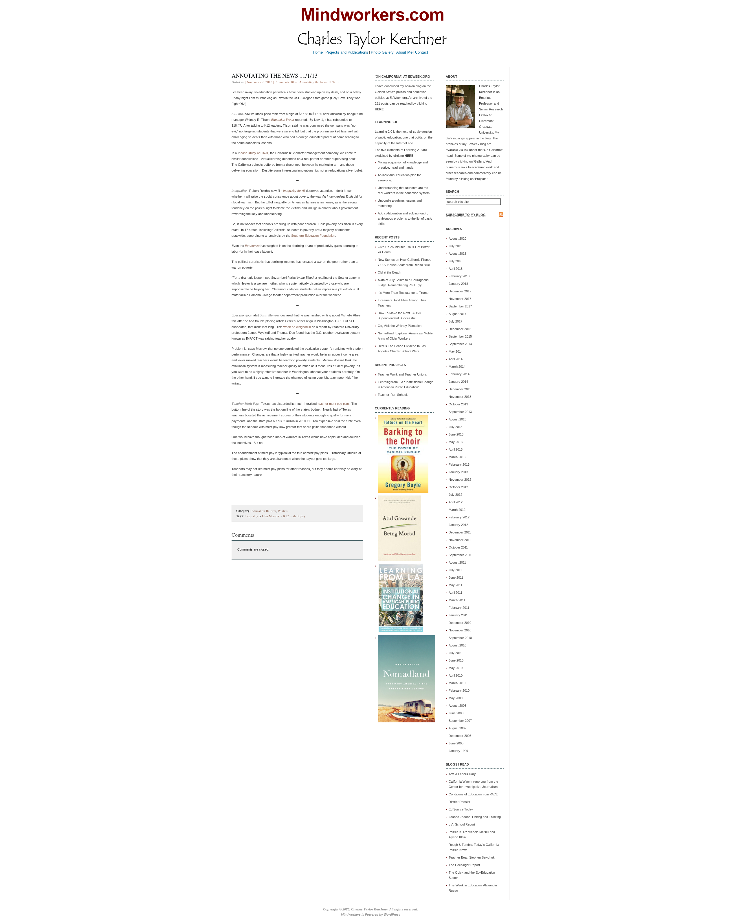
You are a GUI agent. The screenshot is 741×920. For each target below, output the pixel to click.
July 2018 (455, 261)
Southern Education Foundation (313, 235)
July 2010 (455, 653)
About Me (404, 52)
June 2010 (456, 660)
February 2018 (459, 276)
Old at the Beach (389, 272)
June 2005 (456, 743)
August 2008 (457, 705)
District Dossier (459, 802)
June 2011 (456, 577)
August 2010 (457, 645)
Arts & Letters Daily (462, 774)
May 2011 (455, 585)
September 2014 (460, 344)
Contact (421, 52)
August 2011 (457, 562)
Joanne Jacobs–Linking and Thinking (475, 817)
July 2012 (455, 494)
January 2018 (458, 283)
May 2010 (456, 668)
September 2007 (460, 720)
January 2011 (458, 615)
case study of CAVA (254, 153)
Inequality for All (294, 190)
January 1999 (458, 751)
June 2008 (456, 713)
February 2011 (459, 607)
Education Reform (264, 511)
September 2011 (460, 555)
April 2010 (456, 675)
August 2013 (457, 419)
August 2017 (457, 314)
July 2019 (455, 246)
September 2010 (460, 638)
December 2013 (460, 389)
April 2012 (456, 502)
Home (318, 52)
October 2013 (458, 404)
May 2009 (456, 698)
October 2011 (458, 547)
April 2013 (456, 449)
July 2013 (455, 427)
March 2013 (457, 457)
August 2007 (457, 728)
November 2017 (460, 298)
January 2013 (458, 472)
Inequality (251, 516)
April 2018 (456, 268)
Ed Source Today (461, 809)
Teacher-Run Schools (393, 394)
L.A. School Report (462, 824)
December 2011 (460, 532)
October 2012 (458, 487)
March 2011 (457, 600)
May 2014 (456, 351)
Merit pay (298, 516)
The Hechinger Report (464, 865)
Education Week (282, 119)
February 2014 (459, 374)
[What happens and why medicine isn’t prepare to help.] (399, 560)
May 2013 (456, 442)
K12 (286, 516)
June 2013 (456, 434)
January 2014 (458, 381)
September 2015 (460, 336)
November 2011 (460, 540)
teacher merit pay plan (333, 403)
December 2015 (460, 329)
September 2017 (460, 306)
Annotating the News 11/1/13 (275, 75)
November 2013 (460, 396)
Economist (252, 245)
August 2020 (457, 238)
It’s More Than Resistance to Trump (403, 292)
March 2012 (457, 509)
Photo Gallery (382, 52)
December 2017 (460, 291)
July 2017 (455, 321)
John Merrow (271, 516)
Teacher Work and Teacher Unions (402, 374)
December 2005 (460, 735)
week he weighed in (297, 327)
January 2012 (458, 525)
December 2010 (460, 622)
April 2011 (455, 592)
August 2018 (457, 253)
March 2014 (457, 366)
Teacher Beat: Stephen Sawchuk (472, 857)
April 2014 (456, 359)
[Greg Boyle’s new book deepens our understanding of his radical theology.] (403, 492)
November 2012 (460, 479)
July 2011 (455, 570)
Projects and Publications (346, 52)
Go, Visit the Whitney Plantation (399, 325)
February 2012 (459, 517)
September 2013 (460, 411)
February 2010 (459, 690)
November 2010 (460, 630)
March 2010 (457, 683)
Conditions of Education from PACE (473, 794)
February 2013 (459, 464)
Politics (282, 511)
